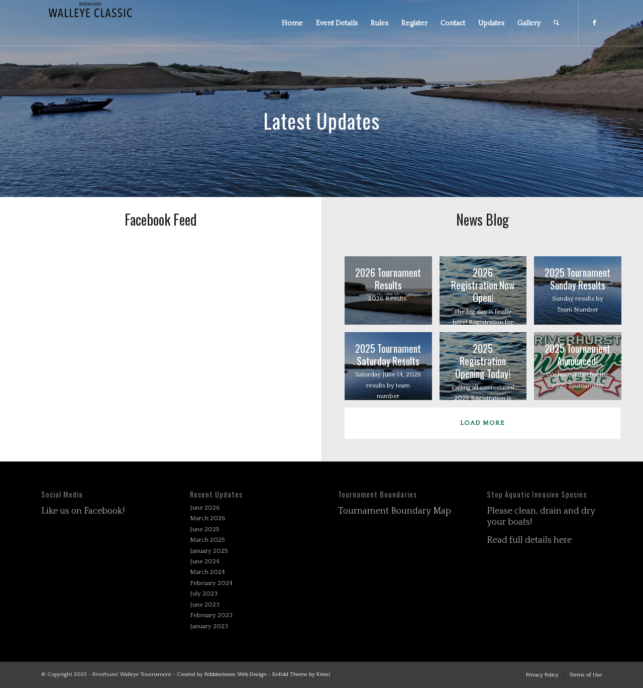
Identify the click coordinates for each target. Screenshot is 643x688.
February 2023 (211, 615)
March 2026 (208, 518)
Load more (482, 422)
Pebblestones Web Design (235, 674)
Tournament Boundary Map (394, 511)
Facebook (103, 511)
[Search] (556, 23)
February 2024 (211, 582)
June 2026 (205, 507)
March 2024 (207, 571)
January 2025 (209, 550)
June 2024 (205, 561)
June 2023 (205, 604)
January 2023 (209, 626)
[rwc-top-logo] (90, 23)
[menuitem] (292, 23)
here (563, 540)
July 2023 (204, 593)
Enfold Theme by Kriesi (301, 674)
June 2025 (205, 529)
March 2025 (207, 539)
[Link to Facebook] (594, 22)
